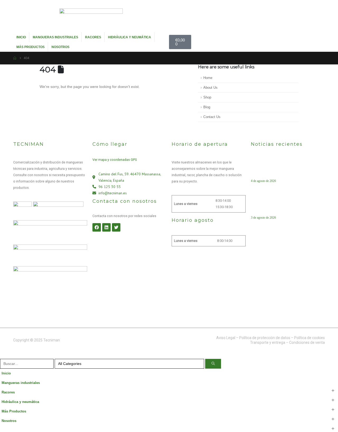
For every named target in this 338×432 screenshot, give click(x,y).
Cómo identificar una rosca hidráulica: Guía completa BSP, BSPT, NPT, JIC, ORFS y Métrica (286, 205)
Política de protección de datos (264, 338)
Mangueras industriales (55, 37)
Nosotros (60, 47)
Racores (93, 37)
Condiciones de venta (307, 342)
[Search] (213, 364)
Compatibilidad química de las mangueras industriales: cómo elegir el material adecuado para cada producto (286, 169)
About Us (210, 88)
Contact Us (211, 117)
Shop (207, 97)
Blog (206, 107)
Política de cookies (309, 338)
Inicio (21, 37)
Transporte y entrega (267, 342)
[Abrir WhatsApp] (325, 419)
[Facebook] (96, 227)
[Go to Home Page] (14, 58)
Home (207, 78)
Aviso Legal (225, 338)
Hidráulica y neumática (129, 37)
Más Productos (30, 47)
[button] (3, 355)
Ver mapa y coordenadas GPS (114, 160)
